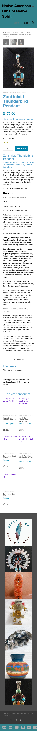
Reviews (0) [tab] (19, 359)
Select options (5, 430)
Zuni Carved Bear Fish (9, 495)
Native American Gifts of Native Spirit (16, 11)
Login (16, 23)
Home (5, 32)
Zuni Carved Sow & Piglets (9, 457)
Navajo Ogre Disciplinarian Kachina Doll (23, 419)
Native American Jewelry (16, 32)
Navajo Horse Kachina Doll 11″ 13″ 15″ (10, 419)
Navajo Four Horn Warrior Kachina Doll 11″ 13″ (25, 457)
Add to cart (21, 148)
